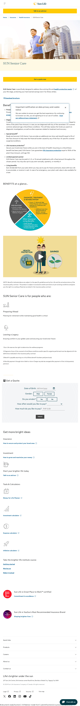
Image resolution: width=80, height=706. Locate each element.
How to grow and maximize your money (17, 457)
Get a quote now (40, 79)
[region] (40, 113)
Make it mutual (8, 573)
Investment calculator (11, 515)
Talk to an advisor (40, 11)
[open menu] (4, 3)
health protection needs (63, 89)
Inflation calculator (10, 551)
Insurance (13, 17)
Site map (41, 691)
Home (5, 17)
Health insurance (24, 17)
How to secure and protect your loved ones (19, 443)
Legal (4, 691)
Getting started (9, 564)
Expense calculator (10, 533)
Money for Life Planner (11, 498)
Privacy (16, 691)
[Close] (65, 107)
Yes (41, 399)
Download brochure (11, 98)
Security (28, 691)
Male (38, 394)
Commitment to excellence (24, 596)
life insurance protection (52, 150)
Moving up (7, 568)
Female (49, 394)
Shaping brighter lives (22, 616)
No (52, 399)
